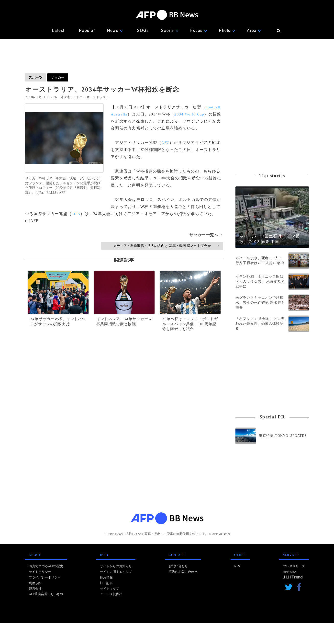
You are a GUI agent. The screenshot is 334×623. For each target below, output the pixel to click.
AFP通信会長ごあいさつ (46, 594)
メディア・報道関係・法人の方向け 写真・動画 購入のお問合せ (166, 246)
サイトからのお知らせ (116, 566)
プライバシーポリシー (45, 577)
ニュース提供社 (111, 594)
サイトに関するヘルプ (116, 572)
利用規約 (35, 583)
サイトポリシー (40, 572)
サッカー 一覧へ (205, 235)
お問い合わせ (178, 566)
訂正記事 (106, 583)
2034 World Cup (189, 114)
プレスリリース (294, 566)
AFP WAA (289, 572)
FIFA (76, 214)
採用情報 (106, 577)
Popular (87, 30)
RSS (237, 566)
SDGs (143, 30)
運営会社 (35, 588)
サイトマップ (109, 588)
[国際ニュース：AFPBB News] (167, 15)
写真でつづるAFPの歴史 (46, 566)
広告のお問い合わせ (183, 572)
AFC (165, 143)
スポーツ (36, 77)
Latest (58, 30)
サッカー (58, 77)
